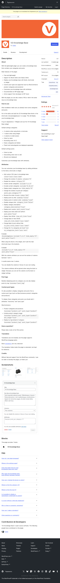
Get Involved (49, 543)
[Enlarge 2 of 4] (23, 369)
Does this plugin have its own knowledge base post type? (10, 468)
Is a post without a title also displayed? (13, 500)
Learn (32, 543)
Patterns (18, 551)
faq (57, 82)
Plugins (18, 548)
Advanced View (45, 96)
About (3, 543)
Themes (18, 545)
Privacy (4, 551)
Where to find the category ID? (11, 485)
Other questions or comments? (10, 515)
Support (56, 52)
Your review (44, 125)
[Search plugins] (18, 16)
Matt (4, 559)
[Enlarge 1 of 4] (11, 369)
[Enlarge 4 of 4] (36, 381)
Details (5, 52)
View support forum (47, 139)
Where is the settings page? (10, 463)
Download (54, 44)
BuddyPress (6, 564)
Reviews (13, 52)
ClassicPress (52, 82)
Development (23, 52)
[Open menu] (57, 2)
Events (47, 545)
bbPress (5, 562)
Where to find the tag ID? (9, 490)
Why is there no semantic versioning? (12, 505)
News (3, 545)
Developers (34, 548)
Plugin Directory (6, 7)
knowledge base (54, 88)
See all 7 (56, 79)
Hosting (4, 548)
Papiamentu (8, 571)
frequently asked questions (53, 85)
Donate (48, 548)
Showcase (19, 543)
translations (8, 343)
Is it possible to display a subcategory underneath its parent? (12, 495)
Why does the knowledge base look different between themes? (11, 474)
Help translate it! (43, 11)
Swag (47, 551)
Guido (14, 45)
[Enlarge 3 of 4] (36, 369)
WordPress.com (7, 556)
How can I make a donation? (10, 510)
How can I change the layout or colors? (13, 480)
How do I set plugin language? (10, 458)
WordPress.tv (35, 551)
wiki (57, 92)
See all (56, 125)
